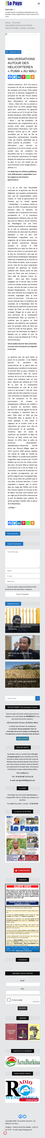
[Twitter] (14, 77)
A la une (16, 22)
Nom (22, 989)
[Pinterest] (23, 77)
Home (7, 22)
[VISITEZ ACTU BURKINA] (22, 1061)
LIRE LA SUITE (22, 739)
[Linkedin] (19, 77)
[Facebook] (10, 77)
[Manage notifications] (5, 1133)
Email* (22, 980)
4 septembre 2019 (14, 52)
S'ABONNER (24, 870)
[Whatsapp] (28, 77)
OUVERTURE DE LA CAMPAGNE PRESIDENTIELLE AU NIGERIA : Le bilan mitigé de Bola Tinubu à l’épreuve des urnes (22, 14)
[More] (32, 77)
